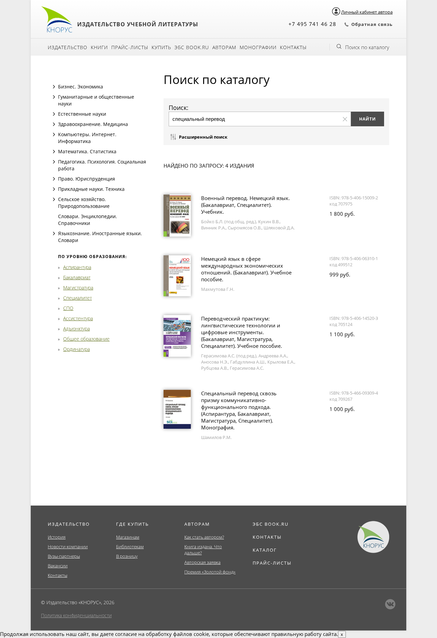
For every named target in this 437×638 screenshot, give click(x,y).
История (57, 537)
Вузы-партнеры (64, 556)
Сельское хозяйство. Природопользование (84, 202)
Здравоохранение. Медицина (93, 124)
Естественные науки (82, 114)
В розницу (127, 556)
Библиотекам (130, 546)
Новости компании (68, 546)
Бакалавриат (76, 277)
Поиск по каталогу (367, 47)
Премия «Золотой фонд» (210, 572)
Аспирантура (77, 267)
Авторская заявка (202, 562)
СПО (68, 308)
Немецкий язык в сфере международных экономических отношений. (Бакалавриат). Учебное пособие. (246, 269)
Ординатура (76, 349)
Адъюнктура (76, 328)
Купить (161, 47)
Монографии (258, 47)
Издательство (67, 47)
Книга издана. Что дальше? (203, 549)
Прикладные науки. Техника (91, 189)
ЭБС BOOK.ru (191, 47)
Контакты (293, 47)
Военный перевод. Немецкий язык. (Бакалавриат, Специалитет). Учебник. (245, 205)
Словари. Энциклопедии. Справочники (87, 219)
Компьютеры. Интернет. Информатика (87, 137)
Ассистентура (78, 318)
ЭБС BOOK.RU (270, 524)
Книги (99, 47)
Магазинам (127, 537)
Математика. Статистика (87, 151)
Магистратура (78, 287)
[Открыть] (54, 87)
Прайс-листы (129, 47)
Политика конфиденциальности (76, 615)
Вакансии (58, 566)
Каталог (265, 550)
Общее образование (86, 339)
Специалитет (77, 298)
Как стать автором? (204, 537)
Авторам (224, 47)
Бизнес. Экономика (80, 86)
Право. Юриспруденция (86, 178)
